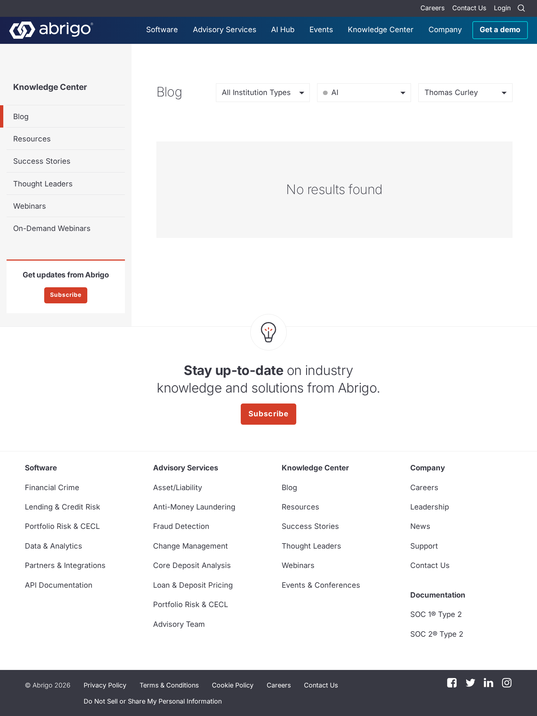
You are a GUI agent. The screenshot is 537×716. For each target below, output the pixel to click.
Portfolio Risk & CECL (62, 526)
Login (502, 8)
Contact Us (469, 8)
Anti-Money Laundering (194, 506)
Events (321, 29)
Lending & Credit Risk (62, 506)
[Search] (521, 8)
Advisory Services (224, 29)
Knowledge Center (381, 29)
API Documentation (58, 585)
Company (445, 29)
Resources (32, 138)
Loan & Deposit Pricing (193, 585)
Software (162, 29)
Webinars (29, 206)
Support (424, 545)
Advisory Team (179, 624)
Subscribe (65, 294)
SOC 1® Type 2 (436, 614)
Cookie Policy (233, 685)
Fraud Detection (181, 526)
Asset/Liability (177, 487)
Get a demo (500, 29)
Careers (432, 8)
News (420, 526)
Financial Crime (52, 487)
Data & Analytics (53, 545)
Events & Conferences (321, 585)
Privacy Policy (105, 685)
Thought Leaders (43, 183)
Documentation (437, 594)
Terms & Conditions (169, 685)
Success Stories (42, 161)
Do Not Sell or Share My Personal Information (153, 701)
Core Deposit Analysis (192, 565)
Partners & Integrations (65, 565)
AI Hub (282, 29)
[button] (152, 701)
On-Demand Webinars (52, 228)
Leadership (429, 506)
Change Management (190, 545)
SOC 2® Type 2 (436, 634)
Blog (20, 116)
